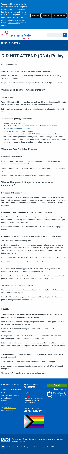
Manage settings (59, 15)
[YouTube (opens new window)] (3, 447)
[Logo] (16, 35)
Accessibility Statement (54, 439)
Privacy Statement (29, 439)
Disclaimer (41, 439)
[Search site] (65, 35)
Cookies (15, 441)
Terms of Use (17, 439)
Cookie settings (14, 22)
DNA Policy (10, 48)
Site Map (23, 441)
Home (2, 48)
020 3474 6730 (19, 123)
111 (13, 410)
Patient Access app (26, 128)
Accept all (35, 15)
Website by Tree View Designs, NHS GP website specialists (29, 447)
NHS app (13, 128)
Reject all (46, 15)
